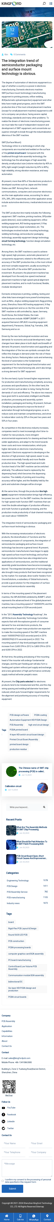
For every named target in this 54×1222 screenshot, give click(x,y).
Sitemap (40, 1206)
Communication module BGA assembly (26, 975)
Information (7, 1036)
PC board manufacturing (19, 960)
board (11, 922)
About (4, 1041)
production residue (18, 749)
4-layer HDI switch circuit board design (27, 734)
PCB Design (27, 886)
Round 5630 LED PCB (18, 935)
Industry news (27, 903)
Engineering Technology (27, 880)
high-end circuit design (39, 725)
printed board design (19, 744)
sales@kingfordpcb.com (19, 1058)
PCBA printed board (19, 730)
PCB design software (19, 715)
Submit (12, 1188)
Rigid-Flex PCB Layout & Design (22, 928)
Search (46, 11)
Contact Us (7, 1046)
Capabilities (7, 1031)
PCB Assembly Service (27, 892)
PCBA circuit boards (17, 997)
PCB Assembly (16, 725)
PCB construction (16, 941)
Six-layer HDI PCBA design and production (22, 989)
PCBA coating (40, 715)
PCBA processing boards (19, 947)
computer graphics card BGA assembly (26, 954)
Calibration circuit (13, 786)
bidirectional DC (15, 982)
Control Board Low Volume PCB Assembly (22, 967)
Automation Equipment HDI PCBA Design (28, 720)
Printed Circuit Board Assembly (24, 739)
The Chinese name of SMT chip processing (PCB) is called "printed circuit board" (34, 770)
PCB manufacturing (27, 897)
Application (7, 1026)
